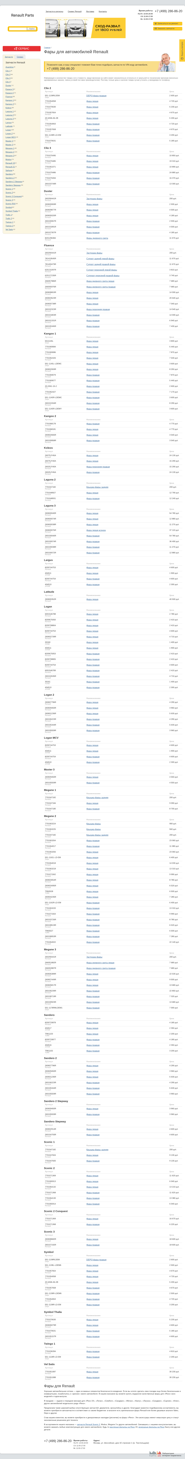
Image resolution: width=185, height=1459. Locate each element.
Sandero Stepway (13, 185)
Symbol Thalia (12, 211)
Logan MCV (11, 137)
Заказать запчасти (166, 29)
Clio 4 (8, 82)
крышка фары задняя (97, 487)
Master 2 (9, 141)
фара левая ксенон (96, 530)
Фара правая (93, 141)
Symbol (9, 207)
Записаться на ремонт (168, 24)
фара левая (92, 101)
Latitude (9, 126)
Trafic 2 (9, 218)
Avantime (10, 67)
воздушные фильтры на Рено (151, 1427)
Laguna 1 (10, 111)
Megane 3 (10, 156)
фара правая (93, 124)
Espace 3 (10, 89)
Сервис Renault (75, 11)
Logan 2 (9, 134)
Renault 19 (10, 163)
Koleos (8, 108)
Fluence (9, 97)
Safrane (9, 170)
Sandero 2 (10, 178)
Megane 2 (10, 152)
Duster (8, 86)
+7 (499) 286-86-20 (168, 11)
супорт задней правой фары (101, 264)
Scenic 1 (9, 189)
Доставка (90, 11)
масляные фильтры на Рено (122, 1427)
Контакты (103, 11)
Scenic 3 (9, 200)
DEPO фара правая (96, 96)
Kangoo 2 (10, 104)
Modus (8, 159)
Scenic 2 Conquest (14, 196)
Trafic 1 (9, 215)
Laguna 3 (10, 119)
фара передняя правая (98, 309)
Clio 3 (8, 78)
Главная (47, 48)
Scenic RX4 (10, 204)
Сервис (20, 57)
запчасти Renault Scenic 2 (88, 1424)
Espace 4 (10, 93)
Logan (8, 130)
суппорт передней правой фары (102, 275)
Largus (9, 123)
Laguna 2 (10, 115)
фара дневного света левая (100, 281)
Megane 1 (10, 148)
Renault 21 (10, 167)
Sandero (9, 174)
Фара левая (92, 107)
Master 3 (9, 145)
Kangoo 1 (10, 100)
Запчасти (9, 57)
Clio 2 (8, 75)
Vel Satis (9, 229)
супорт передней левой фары (101, 270)
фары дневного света (97, 238)
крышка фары (93, 824)
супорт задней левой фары (100, 259)
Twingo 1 (9, 222)
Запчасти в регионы (54, 11)
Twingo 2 (9, 226)
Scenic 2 (9, 193)
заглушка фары (94, 199)
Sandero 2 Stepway (14, 182)
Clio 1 (8, 71)
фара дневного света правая (101, 287)
